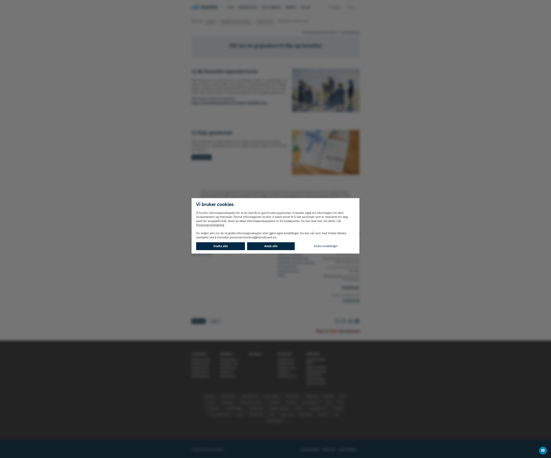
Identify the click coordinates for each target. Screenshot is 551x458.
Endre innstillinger (326, 246)
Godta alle (220, 246)
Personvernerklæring (210, 225)
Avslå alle (271, 246)
